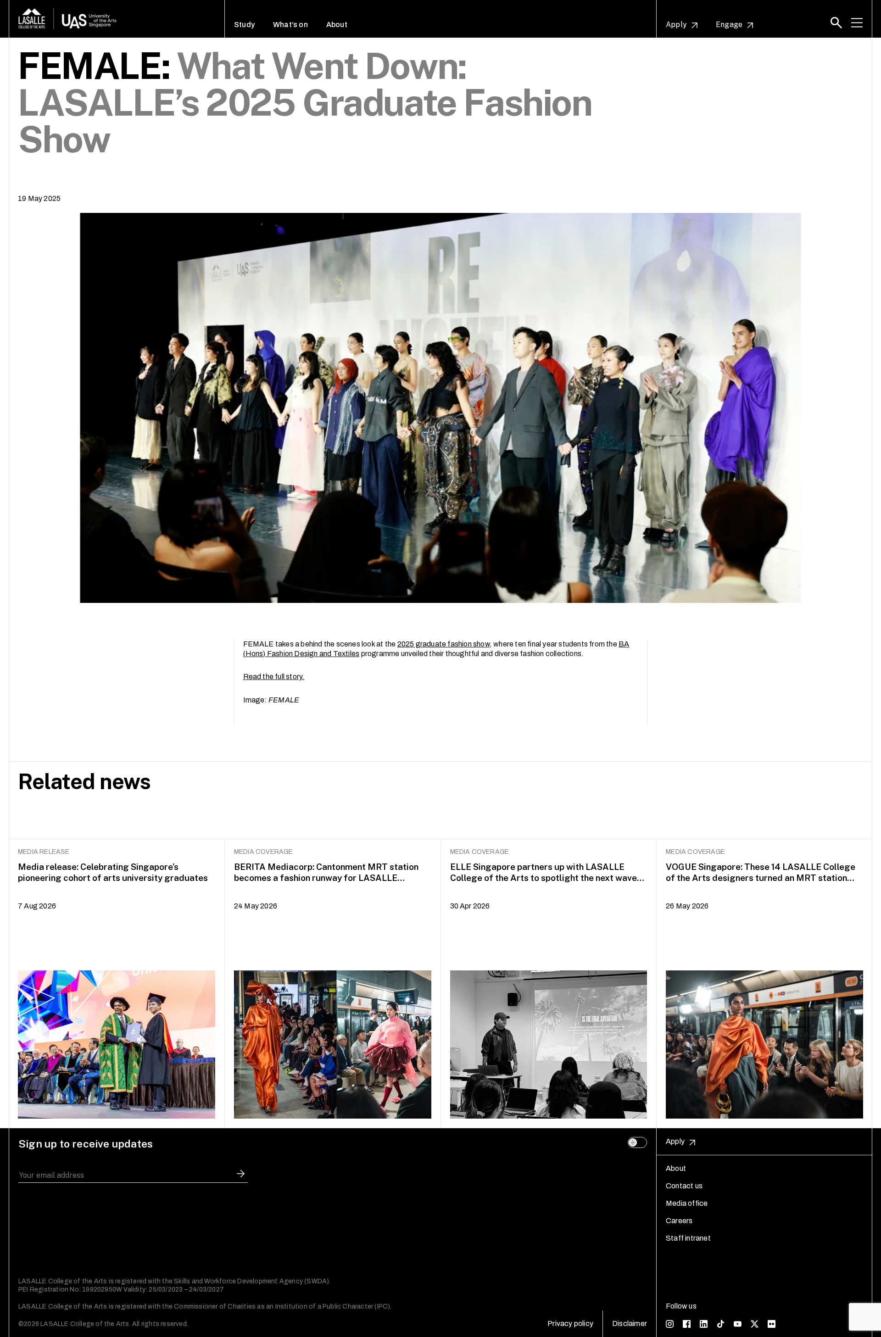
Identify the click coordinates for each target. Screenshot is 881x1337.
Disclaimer (629, 1323)
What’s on (290, 24)
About (336, 24)
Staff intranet (688, 1238)
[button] (836, 22)
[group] (117, 983)
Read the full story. (274, 676)
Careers (679, 1221)
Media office (687, 1203)
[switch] (637, 1142)
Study (244, 24)
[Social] (670, 1324)
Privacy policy (570, 1323)
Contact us (684, 1186)
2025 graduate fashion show (443, 644)
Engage (729, 24)
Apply (676, 24)
